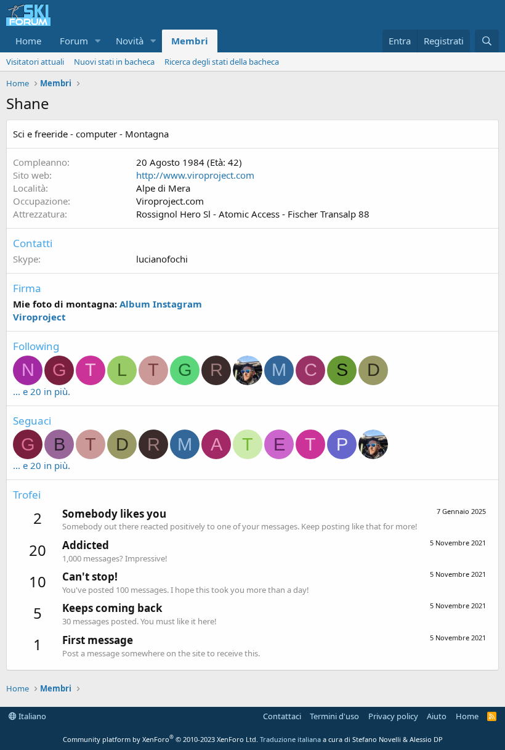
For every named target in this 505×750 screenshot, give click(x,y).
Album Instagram (160, 304)
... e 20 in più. (41, 391)
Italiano (31, 716)
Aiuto (436, 716)
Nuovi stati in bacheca (114, 61)
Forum (74, 41)
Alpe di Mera (163, 188)
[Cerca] (487, 41)
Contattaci (282, 716)
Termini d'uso (334, 716)
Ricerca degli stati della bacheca (221, 61)
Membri (189, 41)
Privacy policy (393, 716)
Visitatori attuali (35, 61)
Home (28, 41)
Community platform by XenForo (160, 739)
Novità (129, 41)
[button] (98, 41)
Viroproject (39, 317)
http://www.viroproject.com (195, 175)
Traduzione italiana (290, 739)
